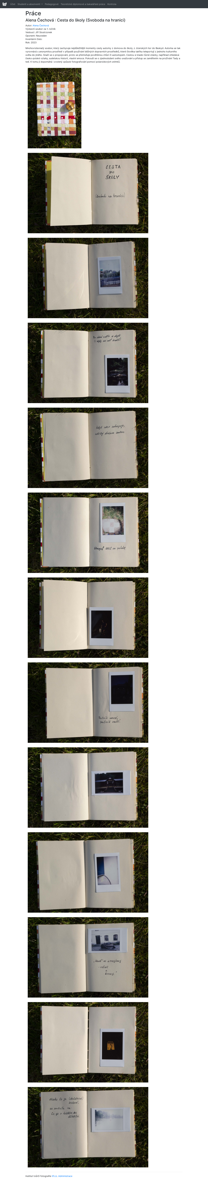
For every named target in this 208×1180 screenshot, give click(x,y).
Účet (12, 4)
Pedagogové (51, 4)
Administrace (65, 1176)
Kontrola (111, 4)
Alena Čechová (41, 25)
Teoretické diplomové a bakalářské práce (83, 4)
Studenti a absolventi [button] (29, 4)
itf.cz (54, 1176)
